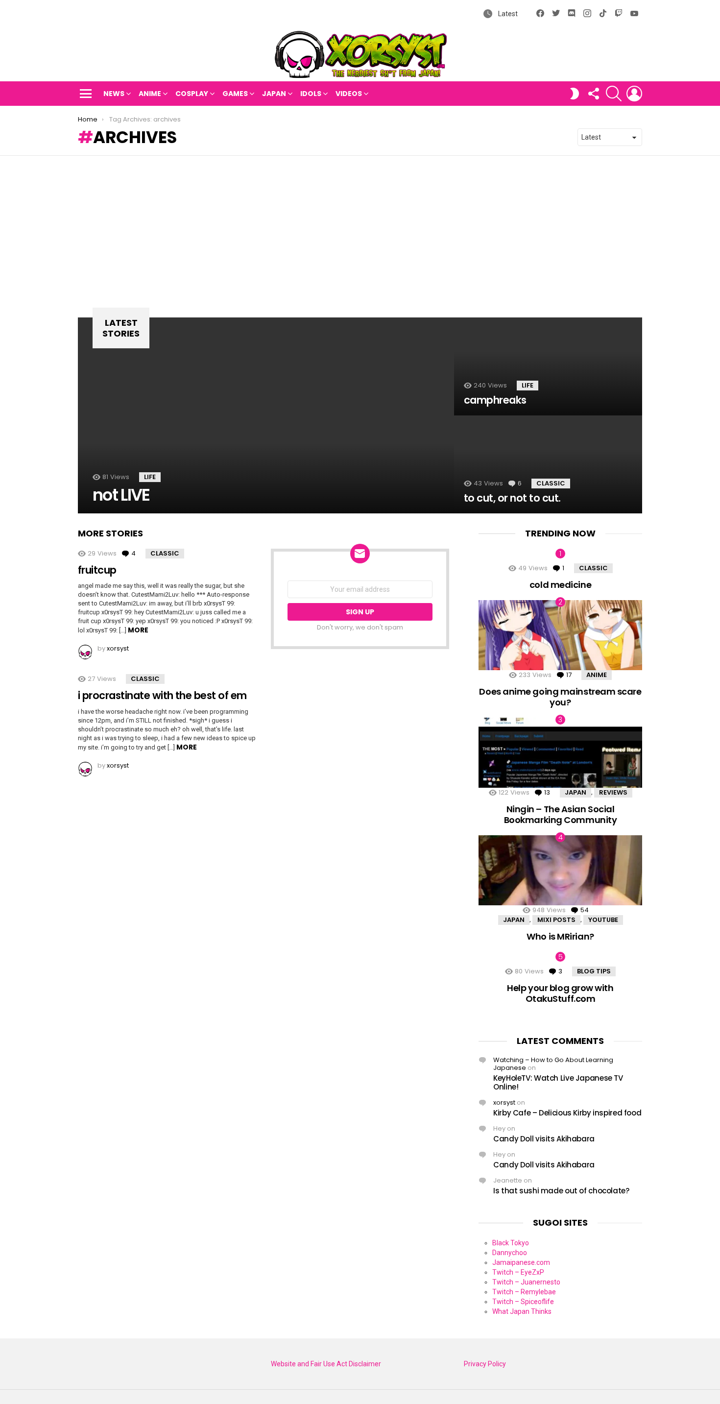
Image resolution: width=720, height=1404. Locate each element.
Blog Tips (594, 971)
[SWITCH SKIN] (574, 93)
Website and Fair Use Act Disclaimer (326, 1364)
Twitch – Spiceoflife (523, 1302)
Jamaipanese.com (521, 1262)
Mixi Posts (556, 919)
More (138, 630)
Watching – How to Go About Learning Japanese (553, 1063)
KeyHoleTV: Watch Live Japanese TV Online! (558, 1082)
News (113, 93)
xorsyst (504, 1102)
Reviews (613, 792)
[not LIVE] (266, 415)
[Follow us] (593, 93)
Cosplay (191, 93)
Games (235, 93)
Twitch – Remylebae (524, 1292)
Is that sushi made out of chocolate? (561, 1191)
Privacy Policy (485, 1364)
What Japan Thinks (522, 1311)
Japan (274, 93)
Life (150, 477)
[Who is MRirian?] (560, 870)
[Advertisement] (360, 229)
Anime (150, 93)
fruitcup (97, 570)
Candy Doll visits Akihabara (544, 1139)
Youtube (603, 919)
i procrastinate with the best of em (162, 695)
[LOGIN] (634, 93)
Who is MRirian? (560, 936)
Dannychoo (509, 1253)
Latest (507, 13)
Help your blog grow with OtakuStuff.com (560, 993)
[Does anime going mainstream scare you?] (560, 635)
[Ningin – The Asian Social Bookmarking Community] (560, 753)
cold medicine (560, 585)
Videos (349, 93)
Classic (550, 483)
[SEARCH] (614, 93)
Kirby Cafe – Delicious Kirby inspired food (567, 1113)
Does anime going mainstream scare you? (560, 696)
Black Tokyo (510, 1243)
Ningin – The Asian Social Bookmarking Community (560, 814)
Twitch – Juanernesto (526, 1282)
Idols (310, 93)
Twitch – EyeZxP (518, 1272)
